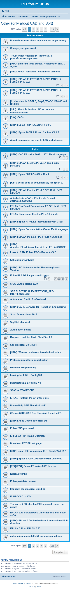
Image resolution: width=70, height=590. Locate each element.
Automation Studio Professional (28, 299)
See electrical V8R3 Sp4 (23, 344)
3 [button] (37, 29)
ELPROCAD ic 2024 (21, 496)
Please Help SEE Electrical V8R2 (28, 405)
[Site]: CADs (17, 117)
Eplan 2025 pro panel (22, 428)
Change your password (23, 48)
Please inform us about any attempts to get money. (38, 40)
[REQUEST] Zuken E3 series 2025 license (33, 466)
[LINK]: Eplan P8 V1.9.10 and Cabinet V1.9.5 (34, 132)
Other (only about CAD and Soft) (27, 23)
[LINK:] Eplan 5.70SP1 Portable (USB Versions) (36, 458)
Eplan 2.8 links (18, 473)
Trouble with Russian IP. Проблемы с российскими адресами (31, 57)
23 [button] (52, 29)
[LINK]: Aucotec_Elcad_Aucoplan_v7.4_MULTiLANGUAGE (38, 245)
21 (55, 279)
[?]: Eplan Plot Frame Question (27, 436)
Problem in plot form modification (29, 360)
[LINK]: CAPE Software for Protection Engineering (38, 307)
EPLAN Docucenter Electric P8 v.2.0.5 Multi (34, 214)
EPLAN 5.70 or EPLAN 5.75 (25, 528)
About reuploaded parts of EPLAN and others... (36, 140)
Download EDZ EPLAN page (25, 443)
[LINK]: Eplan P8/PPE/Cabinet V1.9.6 (30, 125)
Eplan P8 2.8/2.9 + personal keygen (29, 275)
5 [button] (45, 29)
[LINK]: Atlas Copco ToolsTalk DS (28, 420)
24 (66, 279)
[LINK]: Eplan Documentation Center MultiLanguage (39, 229)
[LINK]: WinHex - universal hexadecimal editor (35, 352)
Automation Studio (20, 329)
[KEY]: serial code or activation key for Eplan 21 (36, 182)
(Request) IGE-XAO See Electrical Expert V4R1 (36, 413)
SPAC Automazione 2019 (24, 283)
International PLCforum (22, 583)
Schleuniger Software (22, 260)
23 (63, 279)
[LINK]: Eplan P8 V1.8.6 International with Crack (36, 221)
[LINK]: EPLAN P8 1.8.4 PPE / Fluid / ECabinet (36, 236)
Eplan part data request (23, 481)
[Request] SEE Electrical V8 (25, 382)
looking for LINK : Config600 (26, 375)
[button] (24, 29)
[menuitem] (5, 11)
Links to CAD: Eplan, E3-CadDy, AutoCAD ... (34, 252)
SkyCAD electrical (20, 322)
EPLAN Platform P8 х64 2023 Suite (29, 398)
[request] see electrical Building (27, 489)
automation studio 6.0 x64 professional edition (36, 536)
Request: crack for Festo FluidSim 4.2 (31, 337)
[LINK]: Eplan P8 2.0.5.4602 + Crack (29, 174)
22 (59, 279)
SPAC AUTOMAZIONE (22, 390)
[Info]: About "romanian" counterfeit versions (35, 71)
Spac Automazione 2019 (23, 314)
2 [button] (33, 29)
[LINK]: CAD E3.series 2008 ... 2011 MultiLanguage (38, 154)
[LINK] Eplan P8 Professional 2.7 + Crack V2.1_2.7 (38, 451)
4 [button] (41, 29)
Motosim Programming (23, 367)
